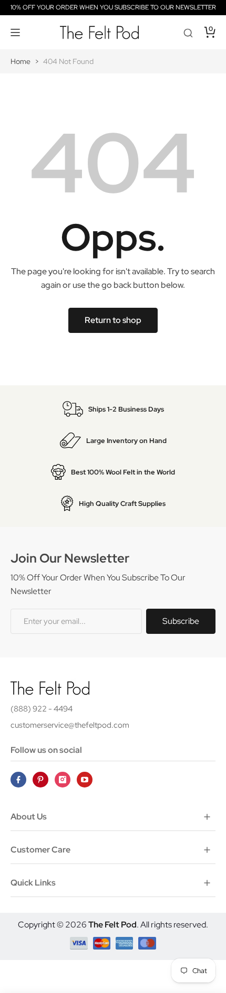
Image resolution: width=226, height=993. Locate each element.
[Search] (188, 32)
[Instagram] (62, 779)
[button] (16, 32)
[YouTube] (85, 779)
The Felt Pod (112, 924)
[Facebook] (18, 779)
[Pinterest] (40, 779)
